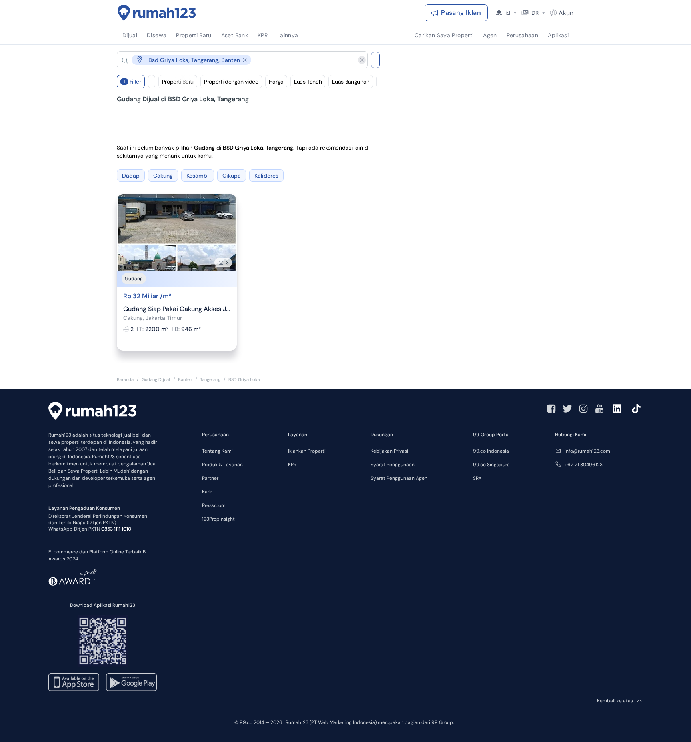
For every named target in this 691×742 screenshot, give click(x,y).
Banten (185, 379)
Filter (132, 81)
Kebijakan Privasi (389, 451)
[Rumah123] (157, 13)
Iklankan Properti (307, 451)
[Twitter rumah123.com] (567, 408)
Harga (276, 81)
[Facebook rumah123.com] (551, 408)
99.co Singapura (491, 464)
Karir (207, 492)
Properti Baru (178, 81)
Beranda (125, 379)
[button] (236, 59)
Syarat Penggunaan (393, 464)
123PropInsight (218, 519)
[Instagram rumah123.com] (583, 408)
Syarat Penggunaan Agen (399, 478)
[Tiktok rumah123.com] (636, 408)
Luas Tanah (308, 81)
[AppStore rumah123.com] (73, 682)
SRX (477, 478)
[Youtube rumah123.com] (599, 408)
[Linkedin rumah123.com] (617, 408)
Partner (210, 478)
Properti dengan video (231, 81)
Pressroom (214, 505)
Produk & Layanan (222, 464)
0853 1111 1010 (116, 529)
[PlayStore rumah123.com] (131, 682)
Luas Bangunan (350, 81)
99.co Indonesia (491, 451)
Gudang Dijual (156, 379)
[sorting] (151, 81)
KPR (292, 464)
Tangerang (210, 379)
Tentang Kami (217, 451)
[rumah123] (92, 412)
